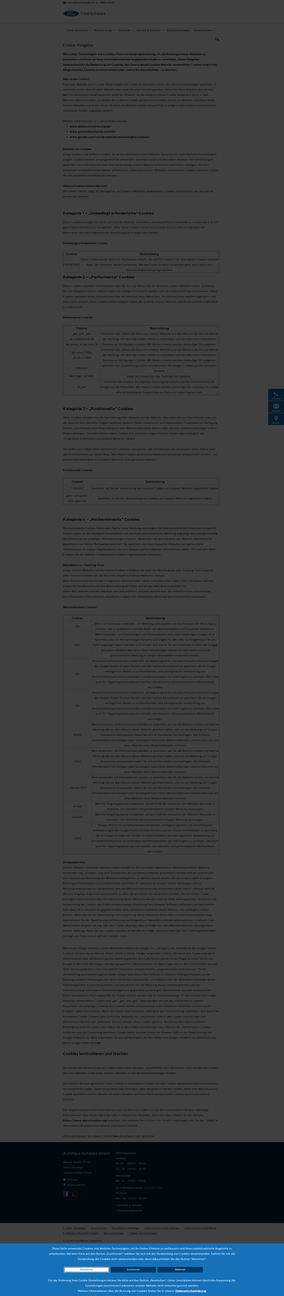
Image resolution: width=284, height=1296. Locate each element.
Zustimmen (133, 1269)
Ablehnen (180, 1269)
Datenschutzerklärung (190, 1291)
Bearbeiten (86, 1269)
